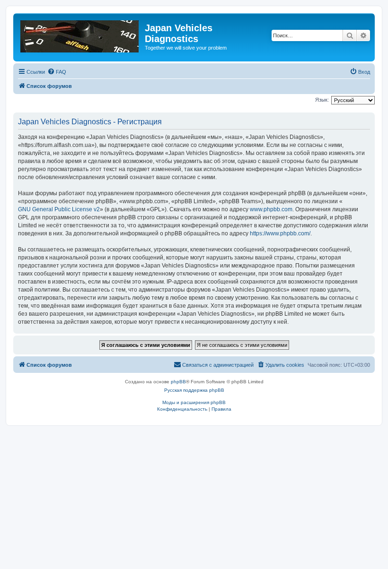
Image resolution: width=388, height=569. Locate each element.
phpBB (178, 381)
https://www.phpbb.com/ (280, 233)
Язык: (322, 100)
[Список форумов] (80, 34)
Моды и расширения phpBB (194, 402)
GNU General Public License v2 (59, 209)
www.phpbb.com (271, 209)
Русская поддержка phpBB (194, 390)
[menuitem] (56, 72)
